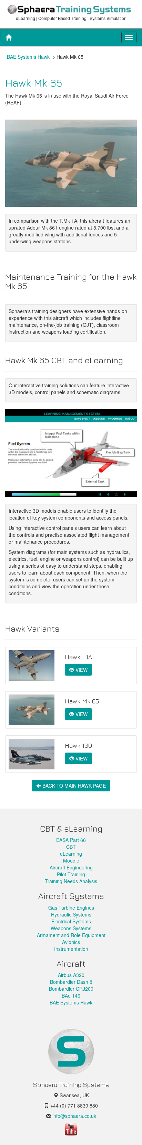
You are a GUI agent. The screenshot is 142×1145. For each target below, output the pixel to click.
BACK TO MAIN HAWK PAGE (73, 785)
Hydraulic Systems (71, 914)
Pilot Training (71, 874)
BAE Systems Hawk (28, 56)
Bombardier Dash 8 (71, 981)
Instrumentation (71, 948)
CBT (71, 846)
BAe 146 (71, 995)
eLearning (71, 853)
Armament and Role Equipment (71, 935)
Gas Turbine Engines (71, 907)
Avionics (71, 941)
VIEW (81, 669)
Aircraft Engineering (71, 867)
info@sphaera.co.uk (73, 1115)
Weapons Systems (71, 928)
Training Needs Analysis (71, 881)
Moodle (71, 860)
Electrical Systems (71, 921)
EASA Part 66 (71, 839)
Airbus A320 (71, 974)
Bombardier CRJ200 (71, 988)
